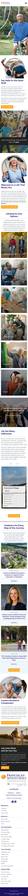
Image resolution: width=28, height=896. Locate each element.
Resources (4, 816)
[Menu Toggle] (26, 3)
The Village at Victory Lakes (7, 843)
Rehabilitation (4, 861)
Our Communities (6, 827)
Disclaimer (14, 893)
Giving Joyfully (5, 869)
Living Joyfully (4, 813)
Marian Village (4, 834)
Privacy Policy (8, 893)
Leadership (3, 808)
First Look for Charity (6, 881)
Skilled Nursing (4, 859)
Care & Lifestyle (6, 849)
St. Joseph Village (5, 839)
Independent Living (5, 852)
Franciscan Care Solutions (7, 865)
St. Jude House (4, 876)
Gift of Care (4, 879)
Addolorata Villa (5, 830)
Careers (18, 792)
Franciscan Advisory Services (14, 795)
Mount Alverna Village (13, 488)
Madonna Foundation (6, 874)
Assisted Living (4, 854)
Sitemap (17, 894)
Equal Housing (20, 893)
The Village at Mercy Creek (7, 846)
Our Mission (4, 810)
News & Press (4, 819)
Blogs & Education (5, 821)
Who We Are (4, 805)
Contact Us (11, 792)
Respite (3, 863)
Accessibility (11, 894)
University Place (5, 841)
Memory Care (4, 856)
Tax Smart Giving (5, 872)
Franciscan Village (5, 832)
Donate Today (4, 883)
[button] (10, 463)
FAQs (2, 823)
